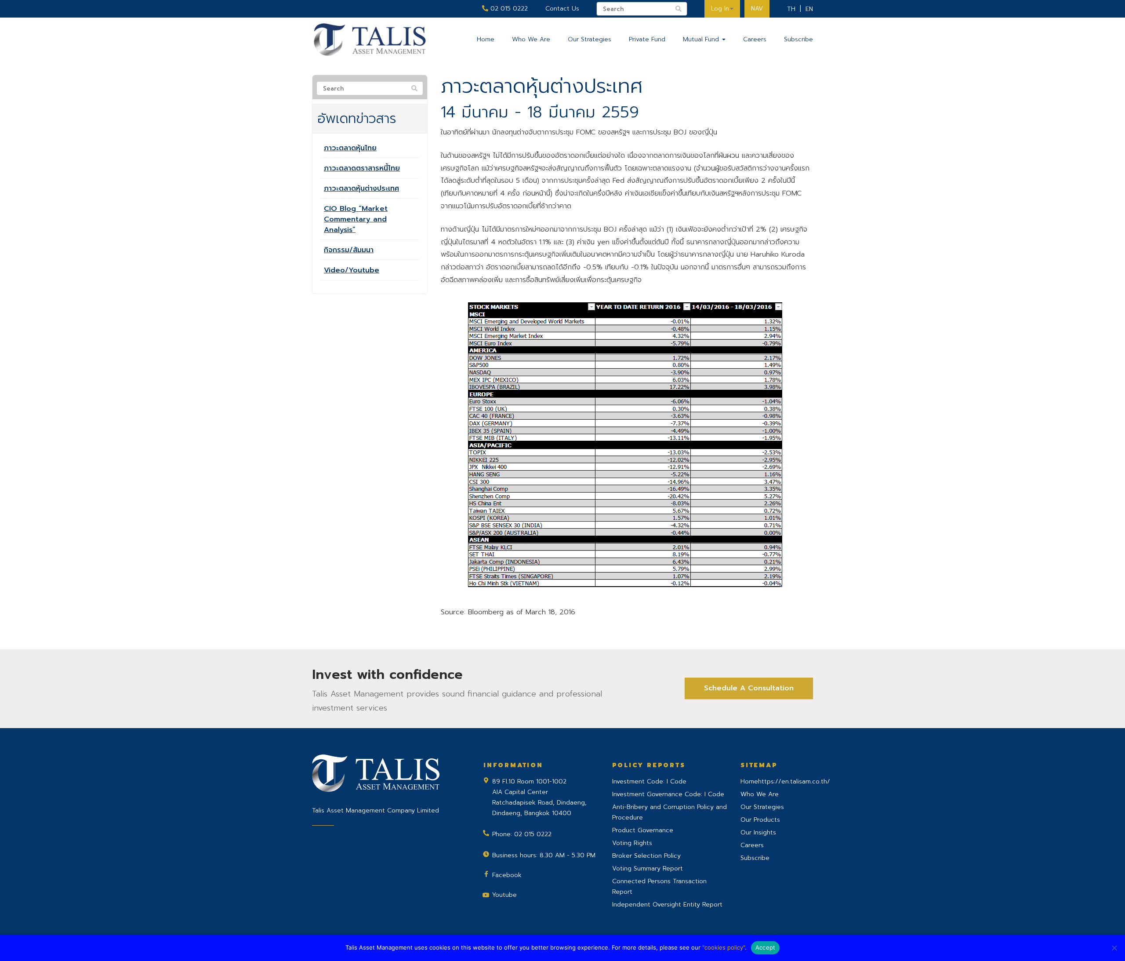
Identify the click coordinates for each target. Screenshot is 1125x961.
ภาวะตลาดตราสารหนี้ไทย (362, 168)
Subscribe (798, 39)
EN (809, 9)
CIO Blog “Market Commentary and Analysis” (356, 219)
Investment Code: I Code (649, 781)
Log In (720, 8)
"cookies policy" (723, 947)
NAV (757, 8)
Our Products (760, 819)
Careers (754, 39)
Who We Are (531, 39)
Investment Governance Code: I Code (668, 794)
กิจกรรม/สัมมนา (349, 250)
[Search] (414, 89)
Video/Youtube (351, 270)
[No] (1114, 947)
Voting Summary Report (647, 868)
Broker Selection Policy (646, 855)
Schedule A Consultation (749, 688)
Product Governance (642, 830)
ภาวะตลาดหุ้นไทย (350, 148)
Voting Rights (632, 843)
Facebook (507, 875)
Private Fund (647, 39)
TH (791, 9)
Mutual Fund (702, 39)
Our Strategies (589, 39)
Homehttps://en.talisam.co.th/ (785, 781)
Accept (765, 947)
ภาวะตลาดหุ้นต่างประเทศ (361, 188)
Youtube (504, 894)
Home (485, 39)
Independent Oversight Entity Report (667, 904)
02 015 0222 (508, 8)
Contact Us (562, 8)
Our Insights (758, 832)
